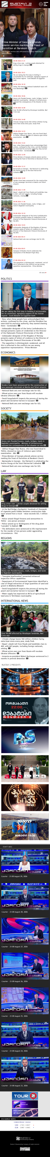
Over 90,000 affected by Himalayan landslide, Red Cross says (22, 634)
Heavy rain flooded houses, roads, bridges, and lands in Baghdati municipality (24, 572)
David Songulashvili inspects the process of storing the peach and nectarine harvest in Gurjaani (24, 399)
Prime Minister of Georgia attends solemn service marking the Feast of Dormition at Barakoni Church (22, 457)
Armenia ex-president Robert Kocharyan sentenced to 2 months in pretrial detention (24, 657)
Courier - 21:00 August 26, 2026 (15, 981)
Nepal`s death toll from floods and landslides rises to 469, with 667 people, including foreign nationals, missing (24, 646)
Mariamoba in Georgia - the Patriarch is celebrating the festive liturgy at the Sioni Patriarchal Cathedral (24, 462)
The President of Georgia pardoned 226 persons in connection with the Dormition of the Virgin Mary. (24, 52)
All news (42, 272)
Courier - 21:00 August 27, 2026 (15, 946)
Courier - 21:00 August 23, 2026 (15, 1086)
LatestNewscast (24, 1103)
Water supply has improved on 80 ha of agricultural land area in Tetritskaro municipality (23, 595)
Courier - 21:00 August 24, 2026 (15, 1051)
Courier (4, 880)
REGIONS (6, 538)
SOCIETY (6, 408)
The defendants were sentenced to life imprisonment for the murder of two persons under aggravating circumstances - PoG (24, 531)
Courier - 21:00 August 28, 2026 (15, 912)
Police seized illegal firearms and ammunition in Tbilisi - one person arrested (22, 520)
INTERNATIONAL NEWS (14, 600)
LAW (3, 471)
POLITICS (6, 278)
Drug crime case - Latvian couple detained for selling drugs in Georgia (24, 505)
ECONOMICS (8, 352)
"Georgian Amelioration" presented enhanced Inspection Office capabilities (20, 577)
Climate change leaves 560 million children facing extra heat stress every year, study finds (22, 640)
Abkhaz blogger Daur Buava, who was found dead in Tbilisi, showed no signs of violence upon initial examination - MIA (23, 451)
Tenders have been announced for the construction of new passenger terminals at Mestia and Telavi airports (24, 386)
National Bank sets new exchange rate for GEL (21, 390)
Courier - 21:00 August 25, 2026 (15, 1016)
